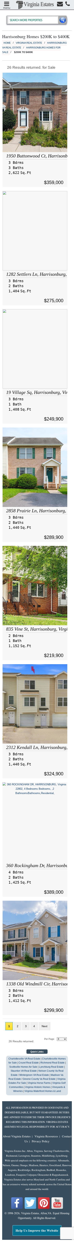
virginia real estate (29, 42)
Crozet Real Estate (29, 1062)
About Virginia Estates (17, 1136)
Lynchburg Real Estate (51, 1066)
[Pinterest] (43, 1208)
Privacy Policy (41, 1141)
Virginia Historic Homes (37, 1087)
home (7, 42)
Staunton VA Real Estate (24, 1070)
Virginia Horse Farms (39, 1083)
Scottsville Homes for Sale (23, 1066)
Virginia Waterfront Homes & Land (42, 1091)
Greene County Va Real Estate (39, 1079)
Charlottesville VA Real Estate (24, 1058)
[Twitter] (30, 1208)
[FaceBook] (17, 1208)
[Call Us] (67, 5)
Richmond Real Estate (52, 1062)
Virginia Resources (46, 1136)
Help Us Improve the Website (37, 1230)
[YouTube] (57, 1208)
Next (44, 1026)
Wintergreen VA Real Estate (34, 1075)
